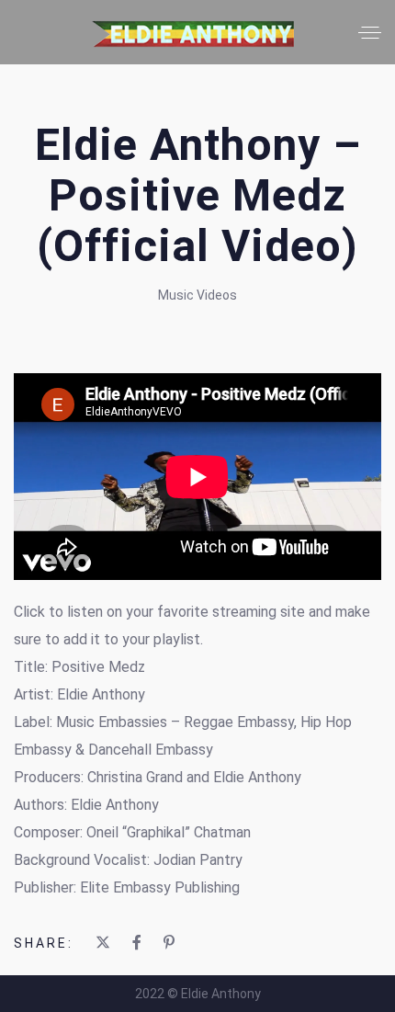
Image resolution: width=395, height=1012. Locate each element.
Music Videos (197, 295)
